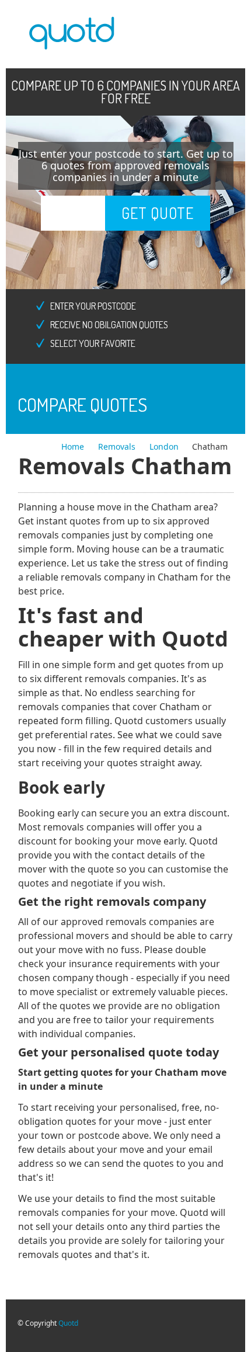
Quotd (68, 1323)
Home (73, 446)
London (164, 446)
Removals (118, 446)
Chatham (210, 446)
